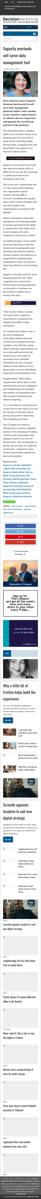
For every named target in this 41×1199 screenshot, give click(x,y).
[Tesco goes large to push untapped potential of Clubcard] (20, 1099)
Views (7, 653)
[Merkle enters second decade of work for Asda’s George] (9, 890)
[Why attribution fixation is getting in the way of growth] (9, 759)
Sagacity (27, 509)
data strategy (30, 506)
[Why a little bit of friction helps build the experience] (20, 677)
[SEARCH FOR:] (20, 38)
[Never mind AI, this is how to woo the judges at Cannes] (9, 878)
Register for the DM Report (25, 2)
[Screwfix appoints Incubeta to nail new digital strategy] (20, 796)
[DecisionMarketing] (20, 20)
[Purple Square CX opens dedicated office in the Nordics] (9, 865)
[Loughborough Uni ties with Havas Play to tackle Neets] (9, 853)
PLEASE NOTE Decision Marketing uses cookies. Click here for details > (20, 7)
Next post (19, 554)
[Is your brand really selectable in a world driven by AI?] (9, 734)
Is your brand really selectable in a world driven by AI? (27, 733)
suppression (8, 512)
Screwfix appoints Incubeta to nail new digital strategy (17, 811)
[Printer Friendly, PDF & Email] (9, 501)
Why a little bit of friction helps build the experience (19, 692)
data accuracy (17, 506)
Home (6, 2)
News (5, 920)
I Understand (20, 1194)
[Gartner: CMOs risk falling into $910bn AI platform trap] (20, 1171)
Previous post (22, 551)
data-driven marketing (12, 509)
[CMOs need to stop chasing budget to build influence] (9, 771)
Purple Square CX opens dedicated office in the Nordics (26, 864)
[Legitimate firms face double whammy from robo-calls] (20, 1135)
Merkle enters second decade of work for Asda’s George (27, 889)
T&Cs (12, 2)
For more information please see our (20, 1196)
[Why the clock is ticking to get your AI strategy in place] (9, 748)
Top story (7, 1029)
